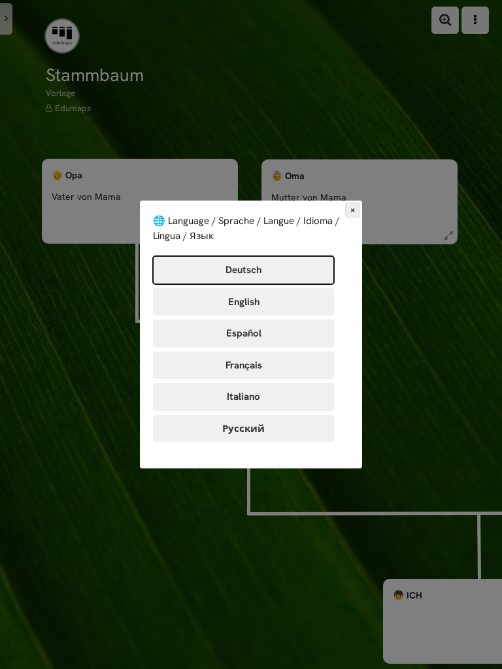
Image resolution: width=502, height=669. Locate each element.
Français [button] (244, 365)
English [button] (243, 301)
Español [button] (243, 333)
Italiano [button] (243, 396)
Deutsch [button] (243, 269)
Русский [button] (243, 428)
